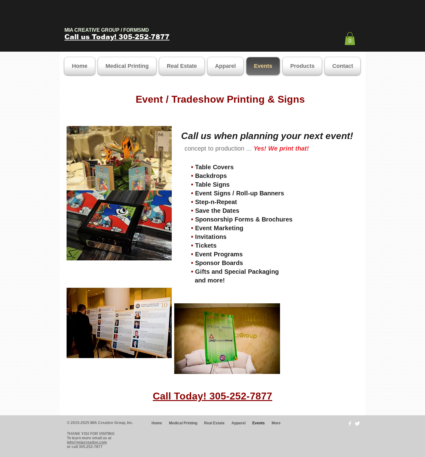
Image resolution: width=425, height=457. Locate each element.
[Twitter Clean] (357, 424)
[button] (349, 38)
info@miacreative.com (87, 442)
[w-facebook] (350, 424)
